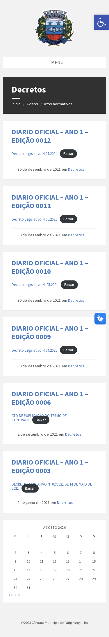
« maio (14, 594)
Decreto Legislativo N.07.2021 (34, 153)
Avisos (32, 104)
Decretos (76, 169)
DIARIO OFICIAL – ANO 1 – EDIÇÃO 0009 (50, 332)
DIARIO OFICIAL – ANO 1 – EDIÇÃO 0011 (50, 201)
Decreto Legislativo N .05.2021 (35, 284)
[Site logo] (54, 45)
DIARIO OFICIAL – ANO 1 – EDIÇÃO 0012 (50, 136)
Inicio (16, 104)
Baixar (68, 153)
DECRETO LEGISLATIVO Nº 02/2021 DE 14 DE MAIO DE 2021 (52, 486)
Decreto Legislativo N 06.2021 (34, 219)
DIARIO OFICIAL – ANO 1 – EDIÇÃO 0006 (50, 398)
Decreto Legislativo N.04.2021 (34, 350)
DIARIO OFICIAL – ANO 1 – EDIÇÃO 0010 (50, 267)
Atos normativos (58, 104)
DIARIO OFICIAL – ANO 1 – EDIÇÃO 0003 (50, 466)
